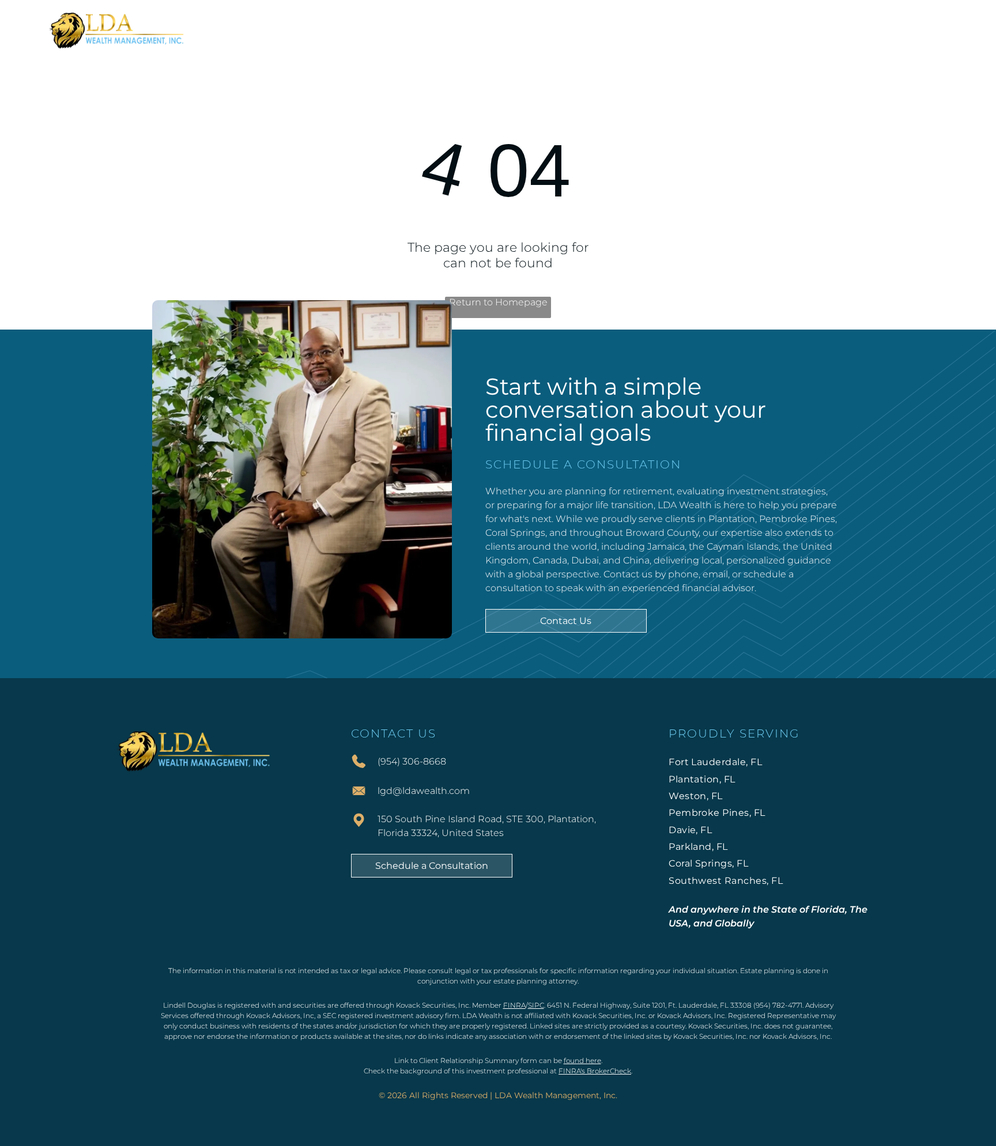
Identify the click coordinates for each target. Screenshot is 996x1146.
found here (582, 1060)
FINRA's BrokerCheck (595, 1070)
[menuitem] (308, 29)
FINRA (514, 1005)
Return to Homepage (498, 302)
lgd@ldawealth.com (424, 790)
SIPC (536, 1005)
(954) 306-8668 (412, 761)
